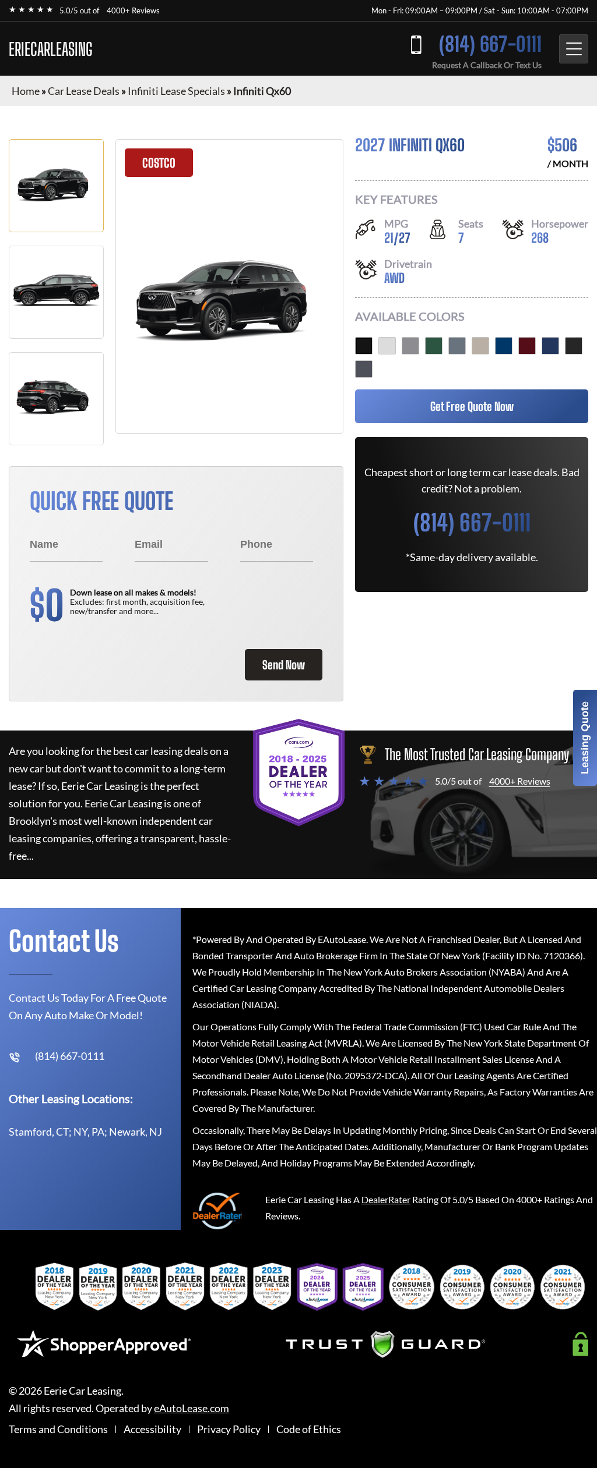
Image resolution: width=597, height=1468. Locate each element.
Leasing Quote (585, 737)
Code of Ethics (308, 1429)
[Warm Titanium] (480, 346)
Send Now (283, 665)
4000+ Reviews (133, 10)
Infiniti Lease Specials (176, 90)
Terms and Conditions (58, 1429)
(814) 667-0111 (490, 44)
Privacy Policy (229, 1429)
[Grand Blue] (550, 346)
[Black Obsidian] (574, 346)
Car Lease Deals (84, 90)
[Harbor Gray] (410, 346)
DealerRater (385, 1199)
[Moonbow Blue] (457, 346)
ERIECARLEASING (51, 48)
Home (26, 90)
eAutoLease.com (191, 1408)
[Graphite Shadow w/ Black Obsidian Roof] (364, 369)
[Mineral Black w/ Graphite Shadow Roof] (364, 346)
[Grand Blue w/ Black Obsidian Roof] (504, 346)
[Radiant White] (387, 346)
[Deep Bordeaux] (527, 346)
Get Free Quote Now (472, 406)
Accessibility (152, 1429)
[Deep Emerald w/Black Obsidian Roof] (434, 346)
